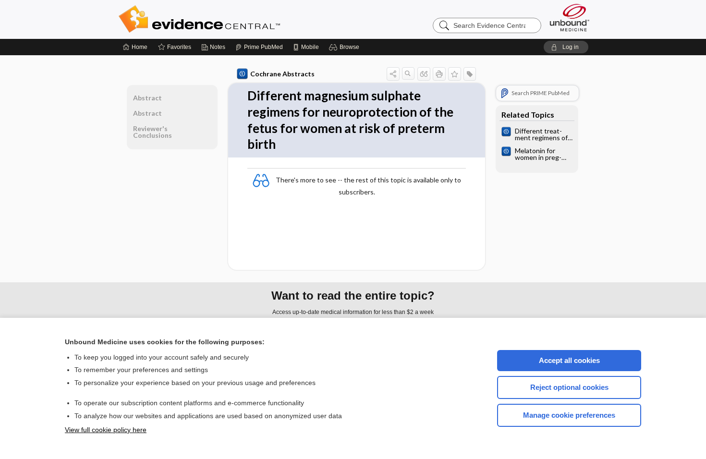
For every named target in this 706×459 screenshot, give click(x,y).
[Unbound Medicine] (569, 17)
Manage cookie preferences (569, 415)
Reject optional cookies (569, 387)
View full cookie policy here (105, 430)
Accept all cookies (569, 360)
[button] (345, 47)
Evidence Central (238, 19)
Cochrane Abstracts (282, 74)
